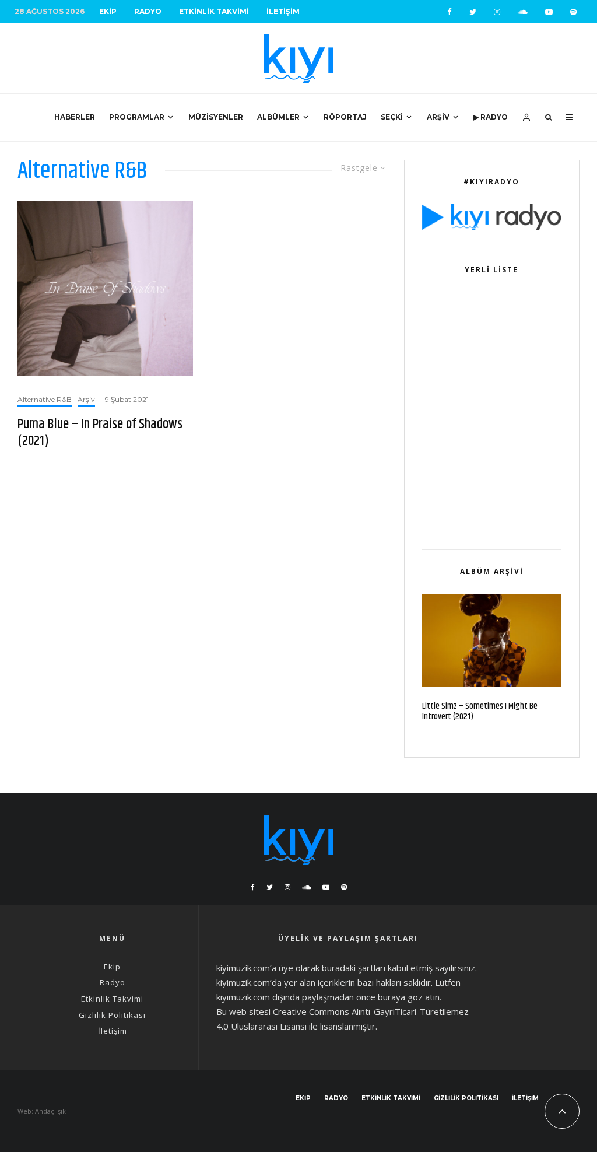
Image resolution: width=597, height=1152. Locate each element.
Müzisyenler (215, 117)
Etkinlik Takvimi (214, 11)
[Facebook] (449, 12)
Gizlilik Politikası (112, 1015)
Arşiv (438, 117)
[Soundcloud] (522, 12)
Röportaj (345, 117)
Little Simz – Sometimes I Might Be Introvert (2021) (480, 711)
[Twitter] (473, 12)
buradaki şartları (353, 968)
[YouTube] (548, 12)
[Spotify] (573, 12)
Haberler (74, 117)
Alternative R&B (44, 399)
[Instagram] (497, 12)
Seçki (392, 117)
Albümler (278, 117)
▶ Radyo (490, 117)
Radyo (147, 11)
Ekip (108, 11)
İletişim (283, 11)
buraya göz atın (409, 997)
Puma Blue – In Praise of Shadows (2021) (99, 433)
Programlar (136, 117)
